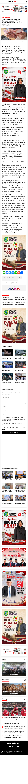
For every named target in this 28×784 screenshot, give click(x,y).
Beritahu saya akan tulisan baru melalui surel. (14, 428)
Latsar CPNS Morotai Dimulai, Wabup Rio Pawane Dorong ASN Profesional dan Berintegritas (7, 502)
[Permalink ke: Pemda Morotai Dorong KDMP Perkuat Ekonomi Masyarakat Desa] (20, 486)
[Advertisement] (14, 451)
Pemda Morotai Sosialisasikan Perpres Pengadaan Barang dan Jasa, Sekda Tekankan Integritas (20, 479)
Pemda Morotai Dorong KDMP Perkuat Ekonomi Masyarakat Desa (20, 491)
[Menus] (2, 1)
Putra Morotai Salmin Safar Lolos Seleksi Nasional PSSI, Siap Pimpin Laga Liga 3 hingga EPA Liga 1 (14, 732)
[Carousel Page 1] (10, 674)
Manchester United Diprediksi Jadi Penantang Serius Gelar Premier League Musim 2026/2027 (15, 718)
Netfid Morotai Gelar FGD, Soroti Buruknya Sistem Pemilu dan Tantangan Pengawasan (12, 670)
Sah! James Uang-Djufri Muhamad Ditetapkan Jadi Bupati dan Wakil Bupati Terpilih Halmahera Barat (7, 303)
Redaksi (19, 751)
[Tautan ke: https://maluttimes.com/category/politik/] (25, 659)
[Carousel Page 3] (14, 674)
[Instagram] (15, 289)
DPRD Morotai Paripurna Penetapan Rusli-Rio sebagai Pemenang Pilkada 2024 (7, 298)
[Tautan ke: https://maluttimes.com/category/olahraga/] (25, 699)
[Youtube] (18, 289)
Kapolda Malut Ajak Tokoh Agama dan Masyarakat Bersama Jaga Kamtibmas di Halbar (19, 369)
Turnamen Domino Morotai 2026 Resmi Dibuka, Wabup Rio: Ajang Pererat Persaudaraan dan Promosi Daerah (13, 736)
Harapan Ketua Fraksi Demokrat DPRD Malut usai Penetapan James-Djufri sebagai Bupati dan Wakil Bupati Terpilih (20, 298)
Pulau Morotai (7, 25)
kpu (4, 277)
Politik (3, 25)
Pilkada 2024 (6, 17)
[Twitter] (12, 289)
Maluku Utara (11, 277)
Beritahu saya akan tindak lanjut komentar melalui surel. (12, 424)
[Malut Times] (14, 1)
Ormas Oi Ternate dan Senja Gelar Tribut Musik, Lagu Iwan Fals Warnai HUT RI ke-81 (7, 381)
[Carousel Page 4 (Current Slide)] (16, 674)
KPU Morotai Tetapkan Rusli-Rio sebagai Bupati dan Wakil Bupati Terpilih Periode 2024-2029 (20, 303)
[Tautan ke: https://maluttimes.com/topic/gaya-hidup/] (25, 680)
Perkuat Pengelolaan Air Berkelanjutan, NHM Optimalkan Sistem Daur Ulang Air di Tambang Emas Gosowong (20, 358)
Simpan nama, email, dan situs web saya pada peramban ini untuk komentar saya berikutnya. (13, 419)
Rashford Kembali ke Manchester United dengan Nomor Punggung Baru (13, 723)
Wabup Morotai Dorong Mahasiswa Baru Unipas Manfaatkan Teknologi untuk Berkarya (20, 502)
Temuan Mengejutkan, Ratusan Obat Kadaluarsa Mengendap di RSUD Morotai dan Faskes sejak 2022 (13, 690)
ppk (16, 280)
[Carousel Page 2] (12, 674)
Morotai (19, 277)
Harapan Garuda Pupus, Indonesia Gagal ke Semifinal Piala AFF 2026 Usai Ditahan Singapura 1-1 (14, 727)
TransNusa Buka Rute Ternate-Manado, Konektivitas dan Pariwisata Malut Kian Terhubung (7, 369)
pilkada (11, 280)
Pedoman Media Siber (6, 752)
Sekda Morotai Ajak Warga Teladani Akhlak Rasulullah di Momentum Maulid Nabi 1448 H (7, 479)
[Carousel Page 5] (17, 674)
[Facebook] (9, 289)
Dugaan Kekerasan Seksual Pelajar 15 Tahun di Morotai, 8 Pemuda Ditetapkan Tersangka (6, 358)
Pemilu (5, 280)
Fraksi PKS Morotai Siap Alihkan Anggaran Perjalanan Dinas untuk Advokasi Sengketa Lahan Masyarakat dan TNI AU (7, 491)
